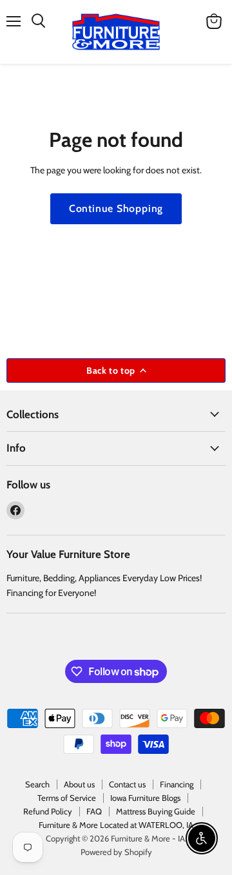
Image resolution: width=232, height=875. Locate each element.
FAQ (94, 811)
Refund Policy (47, 811)
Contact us (127, 784)
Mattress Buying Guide (155, 811)
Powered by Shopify (116, 852)
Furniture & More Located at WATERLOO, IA (116, 825)
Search (37, 784)
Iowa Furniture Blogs (145, 798)
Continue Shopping (116, 208)
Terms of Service (66, 798)
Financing (176, 784)
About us (79, 784)
